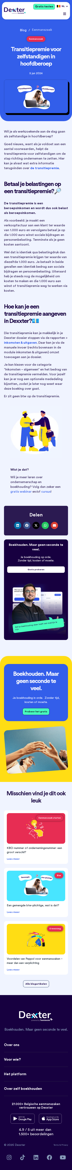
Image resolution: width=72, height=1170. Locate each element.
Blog (23, 30)
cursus (46, 491)
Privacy (64, 1145)
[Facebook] (49, 1157)
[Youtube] (63, 1157)
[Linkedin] (36, 1157)
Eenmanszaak (42, 29)
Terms (56, 1145)
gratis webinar (21, 491)
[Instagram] (9, 1157)
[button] (64, 13)
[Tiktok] (22, 1157)
